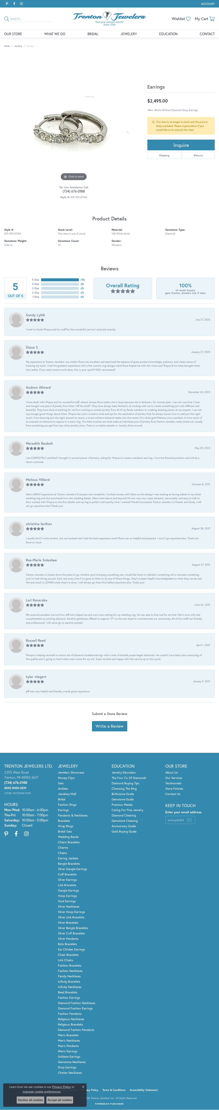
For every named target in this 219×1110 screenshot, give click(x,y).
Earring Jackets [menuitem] (68, 858)
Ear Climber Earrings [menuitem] (71, 949)
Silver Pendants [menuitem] (68, 939)
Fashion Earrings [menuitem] (69, 998)
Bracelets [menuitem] (64, 821)
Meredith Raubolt (39, 443)
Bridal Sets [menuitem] (65, 831)
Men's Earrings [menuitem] (67, 1051)
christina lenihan (39, 523)
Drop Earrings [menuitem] (67, 1067)
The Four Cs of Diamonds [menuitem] (129, 778)
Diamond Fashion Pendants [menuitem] (76, 1030)
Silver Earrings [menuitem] (67, 880)
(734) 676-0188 (74, 191)
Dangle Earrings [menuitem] (68, 890)
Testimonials (173, 783)
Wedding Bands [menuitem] (68, 837)
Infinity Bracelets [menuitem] (69, 981)
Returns (198, 155)
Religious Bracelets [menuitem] (70, 1024)
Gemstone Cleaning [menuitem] (125, 821)
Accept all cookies (60, 1100)
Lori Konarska (36, 600)
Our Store (13, 34)
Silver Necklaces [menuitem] (69, 906)
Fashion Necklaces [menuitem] (70, 971)
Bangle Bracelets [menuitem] (69, 863)
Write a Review (110, 726)
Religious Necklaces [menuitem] (71, 1019)
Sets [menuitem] (61, 783)
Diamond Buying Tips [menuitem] (125, 783)
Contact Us (173, 794)
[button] (207, 4)
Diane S (32, 347)
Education (168, 34)
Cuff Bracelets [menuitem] (67, 874)
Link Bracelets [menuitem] (67, 885)
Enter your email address (183, 812)
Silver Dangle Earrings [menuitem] (72, 869)
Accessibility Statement (144, 1090)
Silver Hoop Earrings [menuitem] (71, 912)
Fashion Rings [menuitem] (67, 805)
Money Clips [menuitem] (66, 778)
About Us (171, 772)
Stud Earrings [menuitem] (67, 901)
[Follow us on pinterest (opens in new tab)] (6, 3)
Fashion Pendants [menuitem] (70, 1014)
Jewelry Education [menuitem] (124, 772)
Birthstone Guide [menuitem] (123, 794)
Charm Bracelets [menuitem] (69, 842)
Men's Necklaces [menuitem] (69, 1040)
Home (7, 46)
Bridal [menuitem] (61, 799)
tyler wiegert (36, 676)
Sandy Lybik (35, 315)
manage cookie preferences (42, 1091)
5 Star (35, 279)
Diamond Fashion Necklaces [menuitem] (76, 1003)
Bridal (92, 34)
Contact (207, 34)
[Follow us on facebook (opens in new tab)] (14, 3)
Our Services (173, 778)
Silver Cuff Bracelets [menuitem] (71, 933)
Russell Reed (36, 640)
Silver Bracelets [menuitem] (68, 922)
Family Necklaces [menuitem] (69, 976)
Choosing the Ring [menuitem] (124, 788)
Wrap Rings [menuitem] (65, 826)
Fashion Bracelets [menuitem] (69, 965)
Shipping (164, 155)
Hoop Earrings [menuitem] (67, 896)
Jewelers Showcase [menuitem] (71, 772)
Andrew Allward (38, 387)
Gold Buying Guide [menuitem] (124, 831)
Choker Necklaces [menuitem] (70, 1073)
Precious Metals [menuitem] (122, 805)
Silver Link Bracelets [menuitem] (71, 917)
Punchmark (117, 1103)
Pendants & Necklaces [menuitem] (73, 815)
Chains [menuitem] (62, 853)
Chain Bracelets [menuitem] (68, 955)
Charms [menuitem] (63, 847)
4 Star (35, 284)
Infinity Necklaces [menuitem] (69, 987)
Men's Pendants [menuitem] (68, 1046)
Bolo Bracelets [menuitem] (67, 944)
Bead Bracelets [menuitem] (67, 992)
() (83, 279)
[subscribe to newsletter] (189, 820)
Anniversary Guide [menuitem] (124, 826)
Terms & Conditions (114, 1090)
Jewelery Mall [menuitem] (67, 794)
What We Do (54, 34)
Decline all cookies (30, 1100)
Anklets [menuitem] (63, 788)
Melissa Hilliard (38, 479)
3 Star (35, 288)
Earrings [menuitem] (63, 810)
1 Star (36, 296)
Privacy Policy (90, 1090)
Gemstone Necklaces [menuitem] (72, 1062)
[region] (74, 117)
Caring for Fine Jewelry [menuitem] (127, 810)
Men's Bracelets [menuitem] (68, 1035)
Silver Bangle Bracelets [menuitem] (73, 928)
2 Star (35, 292)
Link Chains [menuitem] (65, 960)
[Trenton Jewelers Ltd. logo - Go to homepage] (109, 19)
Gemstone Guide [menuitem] (123, 799)
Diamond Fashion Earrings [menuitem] (75, 1008)
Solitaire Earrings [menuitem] (69, 1056)
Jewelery (129, 34)
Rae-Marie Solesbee (41, 560)
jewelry (18, 46)
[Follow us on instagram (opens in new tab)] (21, 3)
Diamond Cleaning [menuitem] (124, 815)
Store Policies (174, 788)
